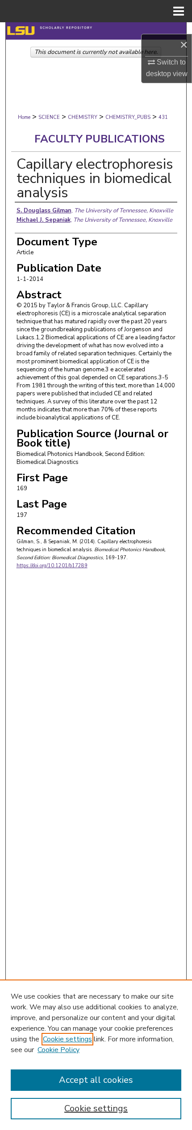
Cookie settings (67, 1039)
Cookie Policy (58, 1050)
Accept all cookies (96, 1080)
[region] (96, 1055)
